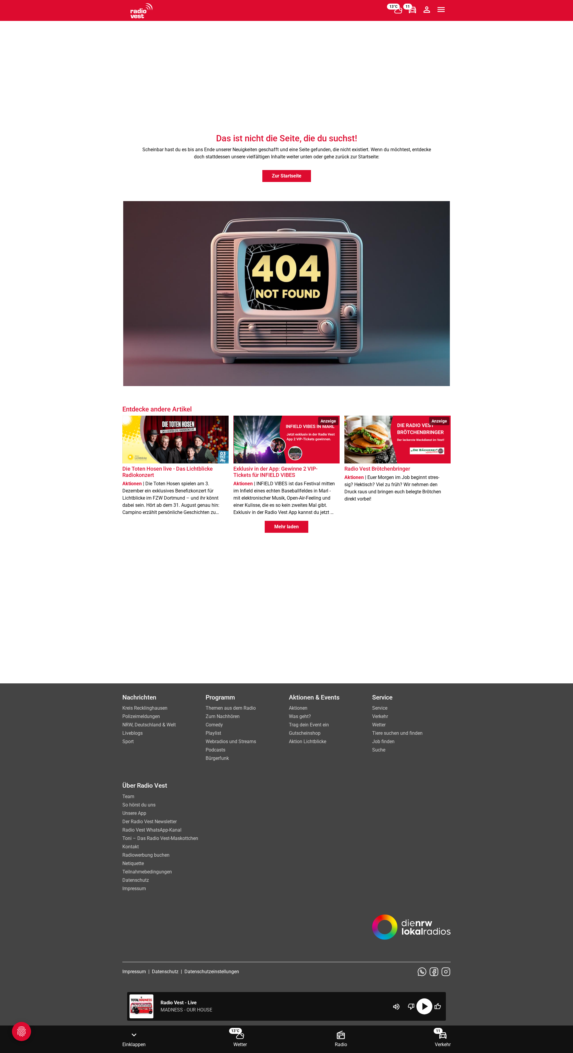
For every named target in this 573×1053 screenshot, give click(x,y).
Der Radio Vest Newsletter (149, 821)
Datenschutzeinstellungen (211, 971)
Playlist (213, 733)
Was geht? (300, 716)
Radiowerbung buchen (146, 855)
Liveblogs (132, 733)
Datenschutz (135, 880)
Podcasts (215, 750)
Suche (378, 750)
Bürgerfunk (217, 758)
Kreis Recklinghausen (144, 708)
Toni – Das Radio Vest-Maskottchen (160, 838)
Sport (128, 741)
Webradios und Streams (231, 741)
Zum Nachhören (223, 716)
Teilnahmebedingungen (147, 872)
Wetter (379, 725)
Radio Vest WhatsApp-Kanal (151, 830)
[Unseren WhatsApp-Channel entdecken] (422, 972)
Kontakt (130, 847)
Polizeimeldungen (141, 716)
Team (128, 796)
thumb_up (437, 1006)
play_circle (424, 1006)
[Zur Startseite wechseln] (141, 10)
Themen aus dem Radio (231, 708)
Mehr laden (286, 526)
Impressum (134, 888)
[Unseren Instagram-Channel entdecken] (446, 972)
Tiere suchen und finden (397, 733)
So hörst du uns (138, 805)
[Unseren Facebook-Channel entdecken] (434, 972)
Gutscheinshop (305, 733)
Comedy (214, 725)
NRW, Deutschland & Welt (149, 725)
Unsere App (134, 813)
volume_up (396, 1007)
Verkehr (380, 716)
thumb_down (411, 1006)
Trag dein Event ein (309, 725)
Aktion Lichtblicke (307, 741)
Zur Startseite (286, 176)
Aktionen (298, 708)
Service (379, 708)
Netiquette (133, 863)
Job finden (383, 741)
